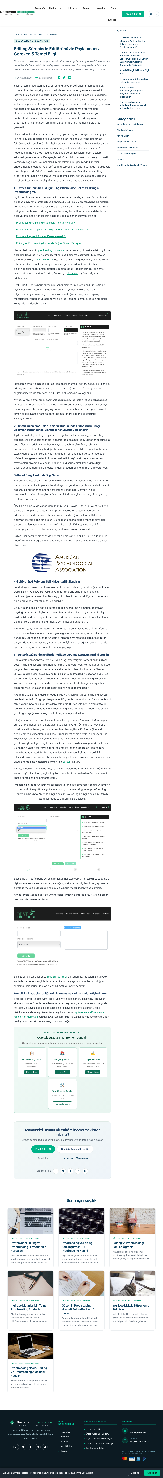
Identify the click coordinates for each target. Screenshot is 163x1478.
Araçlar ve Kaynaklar (127, 147)
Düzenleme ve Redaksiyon (45, 34)
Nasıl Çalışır (66, 1446)
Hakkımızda (55, 8)
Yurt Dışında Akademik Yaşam (132, 165)
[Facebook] (69, 77)
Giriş (113, 8)
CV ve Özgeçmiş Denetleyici (100, 1443)
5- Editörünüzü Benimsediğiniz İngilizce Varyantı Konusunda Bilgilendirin (131, 92)
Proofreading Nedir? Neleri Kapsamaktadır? (41, 236)
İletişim (63, 1451)
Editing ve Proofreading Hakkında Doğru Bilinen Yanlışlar (48, 243)
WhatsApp (83, 1158)
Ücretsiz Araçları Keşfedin (75, 1149)
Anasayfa (40, 8)
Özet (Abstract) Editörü (97, 1433)
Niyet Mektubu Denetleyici (99, 1438)
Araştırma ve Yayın (126, 141)
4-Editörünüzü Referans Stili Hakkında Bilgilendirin (134, 80)
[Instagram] (78, 1171)
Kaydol (112, 20)
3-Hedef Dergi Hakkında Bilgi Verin (134, 72)
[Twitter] (64, 77)
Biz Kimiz (65, 1441)
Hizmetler (73, 8)
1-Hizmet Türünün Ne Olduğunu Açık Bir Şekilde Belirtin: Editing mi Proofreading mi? (132, 42)
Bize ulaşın (68, 1158)
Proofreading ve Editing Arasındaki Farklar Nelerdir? (45, 222)
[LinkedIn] (59, 77)
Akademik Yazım (125, 130)
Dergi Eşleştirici (93, 1429)
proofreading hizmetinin (51, 250)
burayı (66, 761)
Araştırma (122, 159)
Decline (135, 1472)
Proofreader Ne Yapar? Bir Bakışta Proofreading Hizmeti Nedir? (52, 229)
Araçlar (86, 8)
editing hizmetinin (43, 259)
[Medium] (85, 1171)
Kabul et (152, 1472)
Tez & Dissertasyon (126, 153)
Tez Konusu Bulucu (95, 1448)
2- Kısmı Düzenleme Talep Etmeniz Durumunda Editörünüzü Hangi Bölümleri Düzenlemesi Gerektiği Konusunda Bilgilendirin (134, 58)
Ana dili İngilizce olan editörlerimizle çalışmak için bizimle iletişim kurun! (133, 105)
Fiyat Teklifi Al (133, 14)
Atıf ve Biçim (123, 135)
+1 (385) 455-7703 (139, 1441)
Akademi (102, 8)
